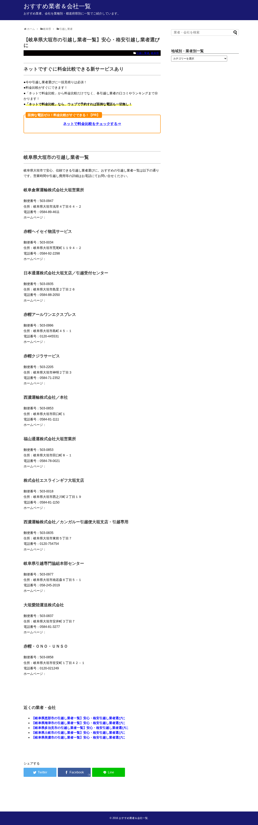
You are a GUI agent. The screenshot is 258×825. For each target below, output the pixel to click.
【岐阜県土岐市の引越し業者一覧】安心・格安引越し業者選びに (78, 732)
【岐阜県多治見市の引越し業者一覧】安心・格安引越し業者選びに (80, 727)
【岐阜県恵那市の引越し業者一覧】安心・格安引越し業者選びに (78, 718)
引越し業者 (142, 53)
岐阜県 (155, 53)
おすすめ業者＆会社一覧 (57, 6)
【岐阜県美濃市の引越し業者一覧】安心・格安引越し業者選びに (78, 737)
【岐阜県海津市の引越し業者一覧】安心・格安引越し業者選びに (78, 723)
